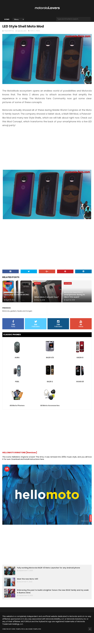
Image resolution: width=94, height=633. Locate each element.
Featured (8, 283)
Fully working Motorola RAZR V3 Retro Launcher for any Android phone (48, 568)
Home (6, 19)
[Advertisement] (47, 148)
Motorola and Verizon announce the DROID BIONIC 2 (16, 294)
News (38, 31)
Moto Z (32, 31)
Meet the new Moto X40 (27, 579)
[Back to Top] (90, 629)
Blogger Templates (33, 629)
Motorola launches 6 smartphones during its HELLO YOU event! (74, 294)
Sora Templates (18, 629)
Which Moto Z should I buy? (46, 297)
